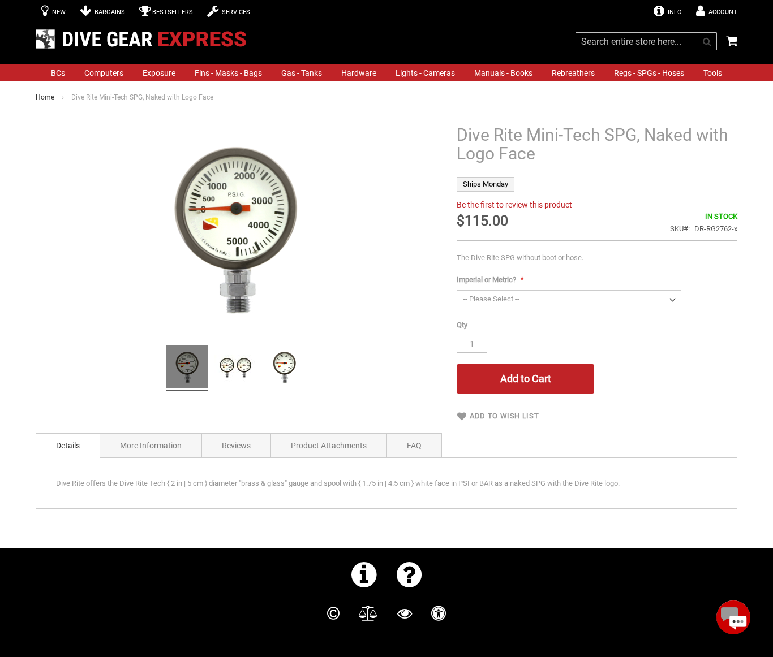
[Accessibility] (438, 613)
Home (45, 97)
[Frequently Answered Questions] (409, 574)
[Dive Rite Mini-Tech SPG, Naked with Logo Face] (284, 368)
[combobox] (646, 41)
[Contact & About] (364, 574)
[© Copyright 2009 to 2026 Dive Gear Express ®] (333, 613)
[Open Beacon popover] (733, 617)
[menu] (386, 72)
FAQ (414, 445)
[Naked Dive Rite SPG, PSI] (187, 368)
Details (68, 445)
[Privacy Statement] (404, 613)
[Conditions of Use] (368, 613)
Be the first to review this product (514, 204)
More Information (151, 445)
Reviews (236, 445)
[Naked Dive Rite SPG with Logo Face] (235, 368)
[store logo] (144, 39)
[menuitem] (58, 72)
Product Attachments (329, 445)
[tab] (68, 445)
